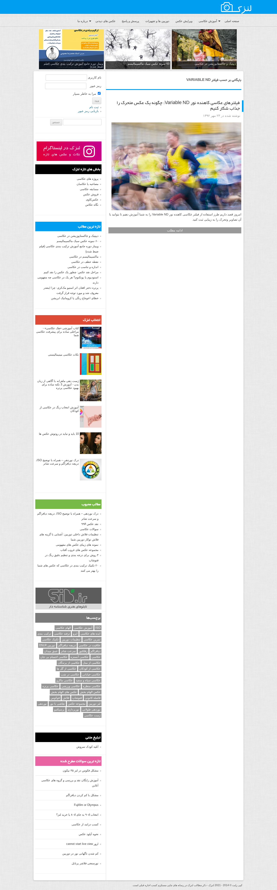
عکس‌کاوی (92, 199)
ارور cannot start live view (82, 843)
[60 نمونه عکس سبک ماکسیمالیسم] (137, 49)
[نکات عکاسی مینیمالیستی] (90, 364)
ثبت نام (94, 107)
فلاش (66, 697)
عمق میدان (51, 651)
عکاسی (96, 657)
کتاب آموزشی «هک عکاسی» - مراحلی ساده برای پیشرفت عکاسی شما (57, 332)
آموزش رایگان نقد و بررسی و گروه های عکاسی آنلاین (69, 783)
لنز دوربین (94, 703)
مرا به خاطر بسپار (85, 93)
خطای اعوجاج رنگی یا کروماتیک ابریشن (74, 298)
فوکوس (55, 697)
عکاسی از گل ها (66, 668)
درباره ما (82, 21)
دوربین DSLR (47, 645)
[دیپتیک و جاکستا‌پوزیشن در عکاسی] (204, 49)
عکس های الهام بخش (64, 692)
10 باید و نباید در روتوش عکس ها (59, 433)
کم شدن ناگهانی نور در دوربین (80, 853)
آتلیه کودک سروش (87, 746)
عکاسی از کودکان (89, 668)
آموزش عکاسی (208, 21)
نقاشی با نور (57, 703)
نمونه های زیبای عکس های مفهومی (77, 544)
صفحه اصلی (232, 21)
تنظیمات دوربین (71, 639)
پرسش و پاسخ (130, 21)
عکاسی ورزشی (70, 686)
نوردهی (42, 703)
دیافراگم (95, 651)
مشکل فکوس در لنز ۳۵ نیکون (80, 770)
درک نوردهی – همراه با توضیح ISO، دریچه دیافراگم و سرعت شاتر (57, 462)
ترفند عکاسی (62, 633)
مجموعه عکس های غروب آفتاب (79, 550)
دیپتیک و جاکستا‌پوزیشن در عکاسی (215, 63)
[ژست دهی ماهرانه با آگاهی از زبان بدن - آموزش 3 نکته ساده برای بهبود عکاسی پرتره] (90, 391)
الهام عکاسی (63, 627)
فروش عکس (90, 194)
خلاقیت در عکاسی (89, 645)
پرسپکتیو (59, 709)
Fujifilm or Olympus (86, 805)
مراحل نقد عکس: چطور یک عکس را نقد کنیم (71, 272)
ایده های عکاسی (90, 633)
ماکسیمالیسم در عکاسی (83, 256)
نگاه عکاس (91, 204)
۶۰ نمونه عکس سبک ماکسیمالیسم (77, 241)
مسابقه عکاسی (89, 189)
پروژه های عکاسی (87, 178)
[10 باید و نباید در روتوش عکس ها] (90, 443)
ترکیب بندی (44, 633)
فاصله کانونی (92, 697)
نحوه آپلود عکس (88, 834)
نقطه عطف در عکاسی (84, 261)
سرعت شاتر (68, 651)
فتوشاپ (77, 697)
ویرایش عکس (184, 21)
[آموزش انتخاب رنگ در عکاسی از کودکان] (90, 417)
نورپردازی (73, 709)
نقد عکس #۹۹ (89, 524)
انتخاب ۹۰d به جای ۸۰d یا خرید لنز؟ (77, 814)
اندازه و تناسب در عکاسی (83, 267)
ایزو (75, 633)
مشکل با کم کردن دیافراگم (82, 795)
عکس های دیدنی (105, 21)
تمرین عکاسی (92, 639)
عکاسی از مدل (91, 662)
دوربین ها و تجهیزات (157, 21)
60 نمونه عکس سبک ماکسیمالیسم (148, 63)
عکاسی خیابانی (91, 674)
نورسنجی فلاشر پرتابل (85, 863)
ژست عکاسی (92, 715)
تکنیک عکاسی (50, 639)
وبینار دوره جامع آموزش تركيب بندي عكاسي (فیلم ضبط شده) (73, 65)
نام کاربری (94, 77)
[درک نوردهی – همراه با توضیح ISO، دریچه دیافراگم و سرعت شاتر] (90, 470)
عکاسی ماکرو (64, 680)
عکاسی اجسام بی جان (54, 657)
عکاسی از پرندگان (69, 662)
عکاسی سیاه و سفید (88, 680)
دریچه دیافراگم (67, 645)
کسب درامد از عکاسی (85, 824)
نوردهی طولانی (91, 709)
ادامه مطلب (175, 230)
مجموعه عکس (76, 703)
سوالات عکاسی (89, 529)
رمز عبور (95, 86)
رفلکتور (83, 651)
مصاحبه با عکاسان (87, 184)
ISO (97, 627)
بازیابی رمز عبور (88, 111)
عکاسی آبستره (80, 657)
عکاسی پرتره (50, 686)
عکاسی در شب (70, 674)
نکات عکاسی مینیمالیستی (63, 354)
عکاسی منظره (91, 686)
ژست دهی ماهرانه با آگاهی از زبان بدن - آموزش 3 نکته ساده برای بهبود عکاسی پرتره (58, 384)
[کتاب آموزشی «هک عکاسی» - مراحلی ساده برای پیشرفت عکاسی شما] (90, 338)
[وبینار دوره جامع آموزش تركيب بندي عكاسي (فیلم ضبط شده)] (71, 49)
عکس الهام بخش (90, 692)
